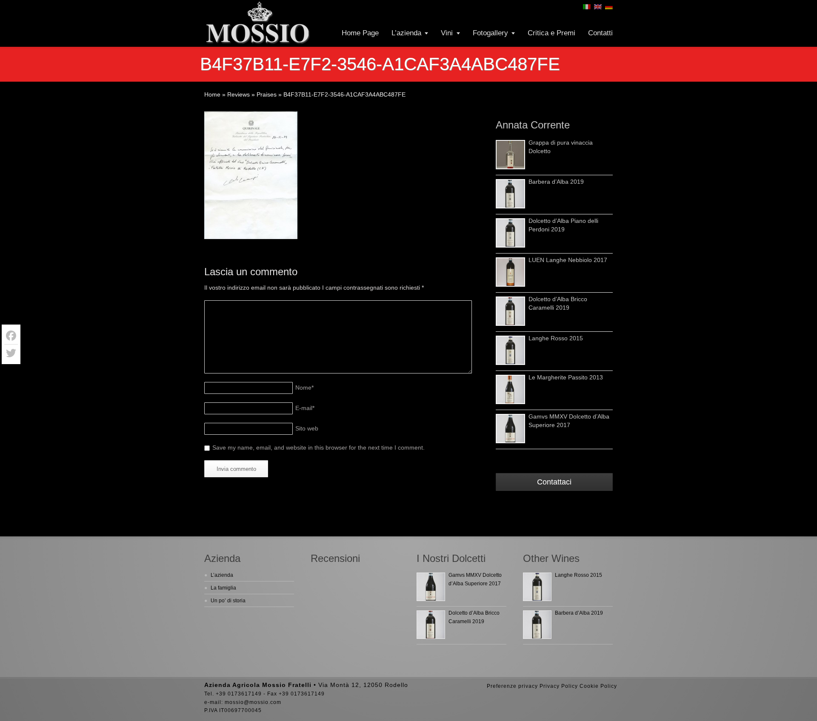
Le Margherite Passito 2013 (565, 377)
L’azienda (406, 33)
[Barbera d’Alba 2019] (510, 193)
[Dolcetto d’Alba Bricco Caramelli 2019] (510, 311)
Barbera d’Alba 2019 (556, 181)
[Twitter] (11, 353)
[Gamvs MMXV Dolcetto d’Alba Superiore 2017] (510, 428)
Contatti (600, 33)
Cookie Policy (598, 686)
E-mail (304, 408)
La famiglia (223, 588)
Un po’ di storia (228, 601)
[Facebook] (11, 336)
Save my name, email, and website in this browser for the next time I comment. (318, 447)
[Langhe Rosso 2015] (510, 350)
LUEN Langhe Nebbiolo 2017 (567, 259)
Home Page (360, 33)
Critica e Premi (551, 33)
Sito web (306, 428)
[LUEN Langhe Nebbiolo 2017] (510, 272)
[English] (598, 6)
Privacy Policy (559, 686)
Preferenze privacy (512, 686)
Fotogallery (490, 33)
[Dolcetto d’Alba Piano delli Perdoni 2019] (510, 233)
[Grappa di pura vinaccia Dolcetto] (510, 154)
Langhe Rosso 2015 (555, 338)
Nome (304, 387)
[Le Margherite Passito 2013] (510, 389)
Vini (447, 33)
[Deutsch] (609, 6)
